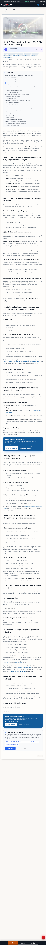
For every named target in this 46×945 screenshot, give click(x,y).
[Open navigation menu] (43, 4)
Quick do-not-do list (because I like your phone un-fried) (16, 123)
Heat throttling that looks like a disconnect (14, 119)
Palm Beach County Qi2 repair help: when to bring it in (15, 121)
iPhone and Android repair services (17, 671)
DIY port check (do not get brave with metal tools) (15, 106)
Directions (33, 943)
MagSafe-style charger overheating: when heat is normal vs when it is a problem (20, 86)
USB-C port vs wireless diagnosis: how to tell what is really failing (17, 100)
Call (12, 943)
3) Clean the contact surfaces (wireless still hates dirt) (16, 82)
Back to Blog (6, 11)
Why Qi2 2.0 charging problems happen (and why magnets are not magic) (19, 75)
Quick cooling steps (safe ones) (12, 92)
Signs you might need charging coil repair (14, 109)
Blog (6, 9)
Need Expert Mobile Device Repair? (12, 125)
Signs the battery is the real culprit (12, 111)
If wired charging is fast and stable (12, 102)
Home (2, 9)
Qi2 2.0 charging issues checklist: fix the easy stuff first (15, 77)
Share (41, 755)
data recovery (18, 662)
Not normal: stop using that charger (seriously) (15, 90)
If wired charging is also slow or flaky (13, 104)
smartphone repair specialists (23, 667)
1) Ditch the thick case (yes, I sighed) (13, 79)
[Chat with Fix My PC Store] (43, 937)
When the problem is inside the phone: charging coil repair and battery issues (19, 108)
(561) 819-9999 (22, 748)
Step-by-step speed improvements (13, 96)
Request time (23, 943)
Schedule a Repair (26, 448)
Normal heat (8, 88)
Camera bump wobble (10, 115)
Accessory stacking (10, 117)
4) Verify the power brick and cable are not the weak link (16, 84)
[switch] (39, 4)
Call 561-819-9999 (12, 448)
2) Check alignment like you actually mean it (14, 81)
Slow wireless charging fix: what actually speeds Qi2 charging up (17, 94)
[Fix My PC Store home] (6, 4)
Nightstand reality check (11, 98)
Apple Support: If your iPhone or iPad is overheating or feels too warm (21, 361)
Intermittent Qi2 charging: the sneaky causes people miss (16, 113)
